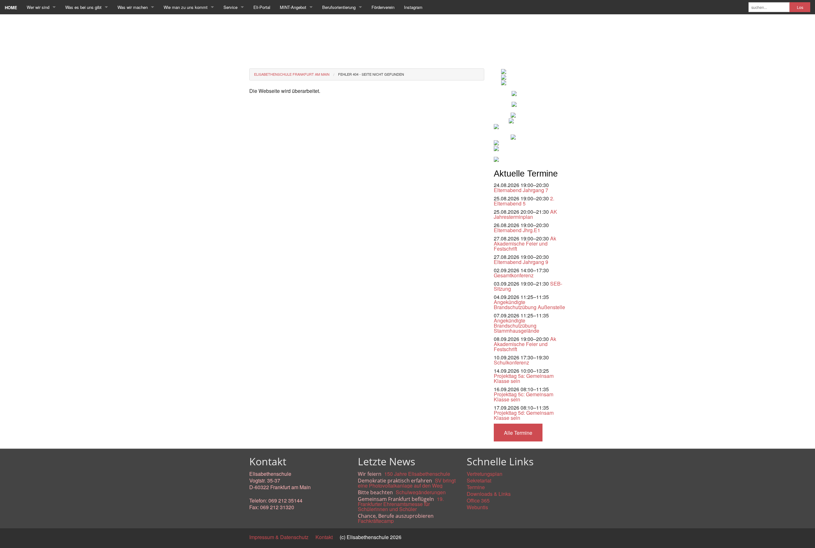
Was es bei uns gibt (83, 7)
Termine (476, 487)
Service (230, 7)
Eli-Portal (261, 7)
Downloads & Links (489, 493)
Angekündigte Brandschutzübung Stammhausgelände (516, 325)
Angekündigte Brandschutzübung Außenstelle (529, 304)
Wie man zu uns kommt (186, 7)
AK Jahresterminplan (525, 214)
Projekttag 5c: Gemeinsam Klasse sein (523, 397)
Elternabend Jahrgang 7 (521, 190)
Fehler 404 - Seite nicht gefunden (371, 74)
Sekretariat (479, 480)
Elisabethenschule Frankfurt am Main (292, 74)
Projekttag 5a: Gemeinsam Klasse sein (524, 378)
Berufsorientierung (339, 7)
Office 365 (478, 500)
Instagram (413, 7)
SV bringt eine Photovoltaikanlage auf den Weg (407, 483)
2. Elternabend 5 (524, 201)
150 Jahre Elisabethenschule (417, 473)
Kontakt (324, 537)
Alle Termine (518, 432)
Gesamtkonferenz (514, 275)
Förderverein (383, 7)
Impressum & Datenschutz (278, 537)
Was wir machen (132, 7)
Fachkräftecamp (376, 520)
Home (11, 7)
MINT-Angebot (293, 7)
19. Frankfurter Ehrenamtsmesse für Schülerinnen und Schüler (401, 504)
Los (800, 7)
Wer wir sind (38, 7)
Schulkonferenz (511, 362)
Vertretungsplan (484, 473)
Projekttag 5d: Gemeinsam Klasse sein (524, 415)
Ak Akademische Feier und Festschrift (525, 243)
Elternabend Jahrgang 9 (521, 262)
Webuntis (477, 507)
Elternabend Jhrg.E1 (517, 230)
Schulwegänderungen (421, 492)
